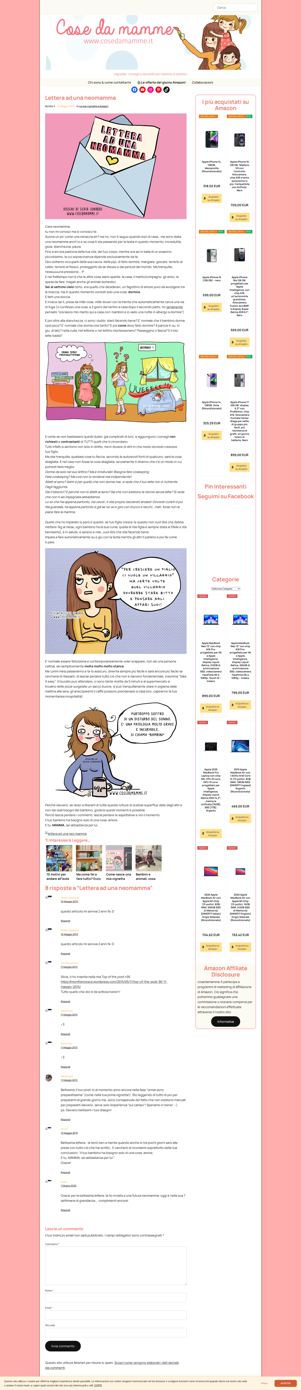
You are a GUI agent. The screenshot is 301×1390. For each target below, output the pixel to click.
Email (49, 1307)
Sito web (50, 1325)
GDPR (98, 1385)
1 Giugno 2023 (68, 1185)
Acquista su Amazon (213, 198)
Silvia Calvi (66, 1010)
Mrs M (64, 1129)
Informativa (225, 1021)
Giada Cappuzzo (70, 897)
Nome (49, 1290)
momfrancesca (69, 963)
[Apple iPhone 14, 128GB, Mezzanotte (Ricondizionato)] (212, 139)
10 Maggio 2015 (69, 901)
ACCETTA (286, 1383)
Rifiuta (264, 1383)
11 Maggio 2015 (69, 966)
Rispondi (65, 920)
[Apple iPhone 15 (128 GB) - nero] (212, 255)
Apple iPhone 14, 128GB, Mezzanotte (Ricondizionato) (212, 166)
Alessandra (67, 1076)
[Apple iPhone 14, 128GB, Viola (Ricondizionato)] (212, 380)
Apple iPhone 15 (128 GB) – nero (211, 278)
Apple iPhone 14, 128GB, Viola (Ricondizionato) (212, 405)
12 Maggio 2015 (69, 1133)
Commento (52, 1244)
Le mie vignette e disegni (93, 106)
